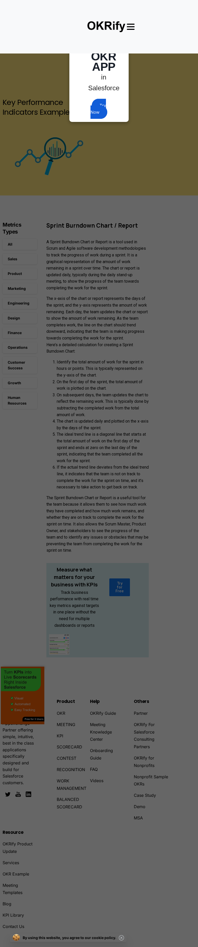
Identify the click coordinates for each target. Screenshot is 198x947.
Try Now (98, 109)
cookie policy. (104, 937)
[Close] (121, 937)
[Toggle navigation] (131, 26)
